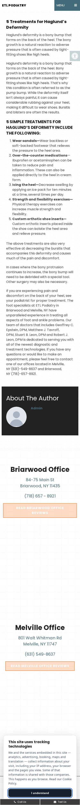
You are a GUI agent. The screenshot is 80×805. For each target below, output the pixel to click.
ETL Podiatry (14, 5)
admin (36, 408)
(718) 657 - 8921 (40, 496)
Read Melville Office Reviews (40, 666)
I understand (40, 793)
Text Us (61, 802)
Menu (61, 5)
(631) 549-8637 (40, 654)
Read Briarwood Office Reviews (40, 510)
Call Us (21, 802)
